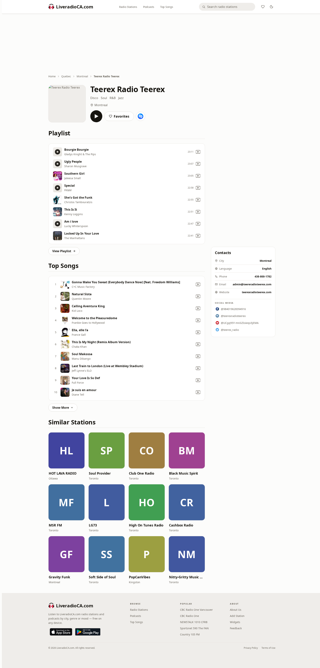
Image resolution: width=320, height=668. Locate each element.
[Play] (96, 116)
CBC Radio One (189, 616)
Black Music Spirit (183, 473)
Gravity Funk (59, 577)
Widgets (235, 622)
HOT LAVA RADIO (62, 473)
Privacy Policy (251, 647)
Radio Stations (128, 7)
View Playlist (61, 251)
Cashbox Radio (181, 525)
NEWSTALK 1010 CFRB (193, 622)
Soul (104, 98)
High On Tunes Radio (146, 525)
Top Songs (166, 7)
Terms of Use (268, 647)
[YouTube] (198, 152)
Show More (60, 408)
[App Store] (61, 632)
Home (52, 76)
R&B (113, 98)
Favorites (121, 116)
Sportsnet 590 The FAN (194, 628)
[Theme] (271, 7)
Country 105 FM (190, 634)
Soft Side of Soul (102, 577)
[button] (66, 450)
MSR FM (55, 525)
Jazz (121, 98)
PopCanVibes (139, 577)
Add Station (237, 616)
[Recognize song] (140, 116)
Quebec (66, 76)
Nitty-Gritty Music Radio (187, 577)
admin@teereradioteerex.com (252, 284)
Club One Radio (141, 473)
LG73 (93, 525)
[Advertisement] (161, 44)
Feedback (236, 628)
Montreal (82, 76)
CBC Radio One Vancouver (196, 609)
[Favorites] (263, 7)
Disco (94, 98)
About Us (235, 609)
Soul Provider (100, 473)
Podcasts (148, 7)
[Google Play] (87, 632)
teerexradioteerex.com (256, 292)
